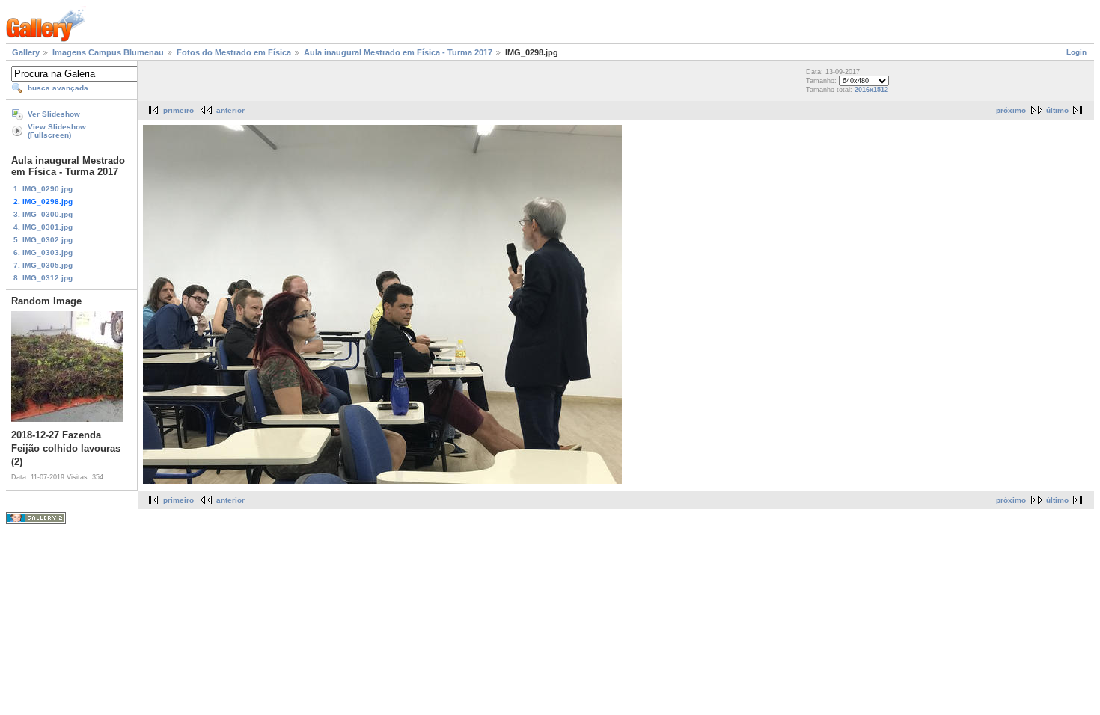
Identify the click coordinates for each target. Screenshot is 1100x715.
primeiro (178, 110)
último (1057, 110)
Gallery (26, 52)
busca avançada (58, 88)
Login (1076, 52)
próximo (1011, 110)
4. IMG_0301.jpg (43, 227)
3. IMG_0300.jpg (43, 214)
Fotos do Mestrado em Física (234, 52)
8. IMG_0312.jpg (43, 278)
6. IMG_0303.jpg (43, 252)
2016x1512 (871, 89)
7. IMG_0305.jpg (43, 265)
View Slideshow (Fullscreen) (57, 131)
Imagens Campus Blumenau (108, 52)
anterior (230, 110)
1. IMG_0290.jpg (43, 189)
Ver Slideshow (54, 114)
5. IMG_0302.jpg (43, 240)
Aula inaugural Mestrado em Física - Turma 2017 (398, 52)
